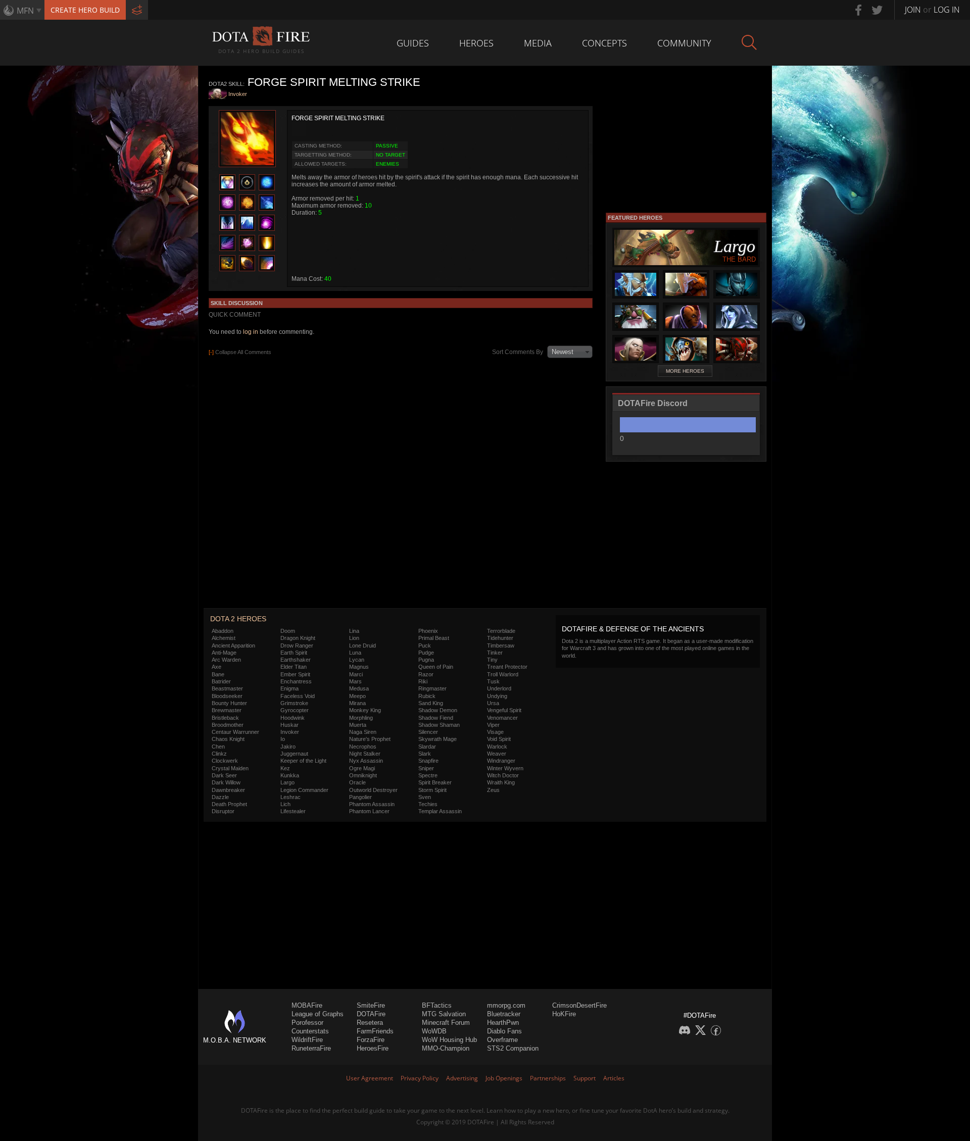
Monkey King (365, 710)
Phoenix (428, 631)
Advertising (462, 1078)
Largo (287, 782)
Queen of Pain (435, 667)
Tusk (493, 681)
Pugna (426, 660)
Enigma (289, 688)
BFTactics (437, 1005)
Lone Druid (362, 645)
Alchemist (223, 638)
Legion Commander (304, 790)
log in (250, 331)
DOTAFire (371, 1014)
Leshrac (290, 797)
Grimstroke (294, 703)
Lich (285, 804)
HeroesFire (373, 1048)
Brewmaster (226, 710)
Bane (218, 674)
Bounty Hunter (229, 703)
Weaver (496, 754)
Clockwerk (225, 761)
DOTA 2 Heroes (238, 619)
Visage (495, 732)
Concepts (604, 43)
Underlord (499, 688)
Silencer (428, 732)
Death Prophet (229, 804)
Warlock (497, 746)
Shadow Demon (437, 710)
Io (282, 739)
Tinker (495, 653)
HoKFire (564, 1014)
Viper (493, 725)
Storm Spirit (432, 790)
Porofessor (307, 1022)
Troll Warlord (502, 674)
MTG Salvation (444, 1014)
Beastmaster (227, 688)
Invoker (237, 94)
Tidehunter (500, 638)
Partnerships (548, 1078)
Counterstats (310, 1031)
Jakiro (288, 746)
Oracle (357, 782)
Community (684, 43)
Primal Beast (433, 638)
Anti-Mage (224, 653)
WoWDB (434, 1031)
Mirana (357, 703)
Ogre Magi (362, 768)
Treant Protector (507, 667)
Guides (413, 43)
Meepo (357, 696)
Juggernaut (294, 754)
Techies (428, 804)
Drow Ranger (296, 645)
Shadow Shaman (439, 725)
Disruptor (223, 811)
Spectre (428, 775)
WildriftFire (307, 1040)
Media (538, 43)
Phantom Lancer (369, 811)
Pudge (426, 653)
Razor (425, 674)
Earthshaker (295, 660)
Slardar (427, 746)
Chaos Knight (228, 739)
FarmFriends (375, 1031)
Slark (424, 754)
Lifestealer (293, 811)
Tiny (492, 660)
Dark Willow (226, 782)
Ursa (493, 703)
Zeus (493, 790)
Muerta (357, 725)
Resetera (370, 1022)
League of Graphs (318, 1014)
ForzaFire (370, 1040)
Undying (497, 696)
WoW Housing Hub (449, 1040)
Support (584, 1078)
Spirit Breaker (435, 782)
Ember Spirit (295, 674)
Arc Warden (226, 660)
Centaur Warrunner (235, 732)
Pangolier (360, 797)
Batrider (221, 681)
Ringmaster (432, 688)
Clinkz (219, 754)
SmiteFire (371, 1005)
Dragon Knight (297, 638)
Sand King (430, 703)
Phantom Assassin (372, 804)
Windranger (501, 761)
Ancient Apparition (233, 645)
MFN (25, 10)
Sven (424, 797)
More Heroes (685, 371)
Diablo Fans (504, 1031)
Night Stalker (364, 754)
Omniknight (363, 775)
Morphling (361, 718)
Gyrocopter (294, 710)
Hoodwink (292, 718)
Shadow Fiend (435, 718)
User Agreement (369, 1078)
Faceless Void (297, 696)
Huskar (289, 725)
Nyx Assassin (366, 761)
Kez (285, 768)
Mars (355, 681)
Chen (218, 746)
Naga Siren (362, 732)
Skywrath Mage (437, 739)
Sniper (426, 768)
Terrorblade (501, 631)
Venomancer (502, 718)
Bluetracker (503, 1014)
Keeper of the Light (303, 761)
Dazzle (220, 797)
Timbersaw (500, 645)
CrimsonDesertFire (579, 1005)
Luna (355, 653)
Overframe (502, 1040)
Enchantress (296, 681)
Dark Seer (224, 775)
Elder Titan (293, 667)
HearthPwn (503, 1022)
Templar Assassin (440, 811)
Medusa (359, 688)
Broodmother (228, 725)
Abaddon (222, 631)
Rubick (426, 696)
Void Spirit (499, 739)
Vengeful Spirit (504, 710)
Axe (216, 667)
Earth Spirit (293, 653)
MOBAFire (307, 1005)
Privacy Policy (420, 1078)
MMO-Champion (445, 1048)
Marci (356, 674)
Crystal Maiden (230, 768)
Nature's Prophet (370, 739)
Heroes (476, 43)
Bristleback (225, 718)
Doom (287, 631)
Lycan (356, 660)
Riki (422, 681)
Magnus (359, 667)
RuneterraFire (311, 1048)
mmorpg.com (506, 1005)
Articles (613, 1078)
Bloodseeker (227, 696)
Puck (424, 645)
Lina (354, 631)
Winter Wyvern (505, 768)
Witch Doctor (503, 775)
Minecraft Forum (446, 1022)
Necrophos (362, 746)
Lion (354, 638)
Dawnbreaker (228, 790)
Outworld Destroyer (373, 790)
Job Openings (504, 1078)
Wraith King (501, 782)
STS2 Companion (513, 1048)
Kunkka (289, 775)
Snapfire (428, 761)
